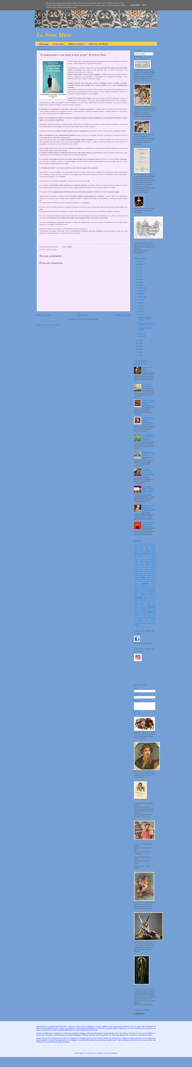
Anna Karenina (150, 548)
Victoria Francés (144, 621)
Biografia (152, 554)
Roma (136, 608)
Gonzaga (140, 575)
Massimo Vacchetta (144, 591)
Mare (147, 587)
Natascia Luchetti (151, 598)
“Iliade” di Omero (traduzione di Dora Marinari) (148, 419)
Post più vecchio (123, 315)
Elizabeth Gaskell (150, 565)
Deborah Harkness (139, 563)
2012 (138, 355)
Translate (149, 56)
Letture (48, 249)
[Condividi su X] (67, 247)
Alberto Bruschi (149, 546)
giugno (140, 305)
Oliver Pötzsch (151, 600)
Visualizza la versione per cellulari (83, 319)
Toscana (140, 619)
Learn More (135, 5)
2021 (138, 276)
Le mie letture (58, 43)
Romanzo (151, 608)
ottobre (140, 294)
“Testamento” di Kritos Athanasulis (147, 385)
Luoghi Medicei (139, 587)
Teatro (141, 615)
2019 (138, 282)
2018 (138, 285)
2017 (138, 340)
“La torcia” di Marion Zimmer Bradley (148, 523)
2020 (138, 279)
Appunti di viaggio (139, 552)
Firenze (137, 571)
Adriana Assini (151, 544)
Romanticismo (143, 608)
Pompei (153, 604)
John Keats (137, 581)
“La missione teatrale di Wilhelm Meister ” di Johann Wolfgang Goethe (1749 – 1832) (148, 490)
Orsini (140, 602)
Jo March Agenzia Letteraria (147, 579)
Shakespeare (137, 614)
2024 (138, 267)
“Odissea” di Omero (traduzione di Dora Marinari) (148, 402)
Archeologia (147, 552)
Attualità (153, 551)
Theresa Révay (142, 617)
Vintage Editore (138, 623)
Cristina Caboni (139, 561)
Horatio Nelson (151, 575)
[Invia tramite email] (63, 247)
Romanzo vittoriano (140, 610)
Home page (44, 43)
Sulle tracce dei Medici (98, 43)
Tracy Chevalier (150, 619)
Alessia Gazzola (139, 548)
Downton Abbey (139, 565)
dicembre (141, 288)
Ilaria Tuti (149, 577)
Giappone (146, 573)
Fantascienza (145, 567)
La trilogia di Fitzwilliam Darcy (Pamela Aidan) (147, 471)
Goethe (136, 575)
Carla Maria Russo (149, 556)
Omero (136, 602)
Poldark (147, 604)
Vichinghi (136, 621)
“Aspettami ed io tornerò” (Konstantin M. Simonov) (148, 453)
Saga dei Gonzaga (140, 612)
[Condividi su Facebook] (69, 247)
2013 (138, 352)
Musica (143, 595)
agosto (140, 300)
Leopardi (136, 583)
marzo (140, 314)
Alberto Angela (138, 546)
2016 (138, 343)
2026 (138, 261)
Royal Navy (152, 610)
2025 (138, 264)
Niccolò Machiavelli (140, 600)
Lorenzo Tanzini (151, 585)
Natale (144, 598)
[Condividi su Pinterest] (71, 247)
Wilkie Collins (147, 623)
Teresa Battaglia (148, 615)
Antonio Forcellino (139, 550)
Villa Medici (152, 621)
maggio (140, 308)
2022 (138, 273)
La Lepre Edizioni (149, 581)
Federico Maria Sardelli (141, 569)
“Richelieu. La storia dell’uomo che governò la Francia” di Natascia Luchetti (148, 508)
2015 (138, 346)
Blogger (114, 1053)
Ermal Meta (137, 567)
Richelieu (142, 606)
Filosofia (152, 569)
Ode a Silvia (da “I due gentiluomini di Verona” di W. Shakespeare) (148, 437)
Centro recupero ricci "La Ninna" (142, 557)
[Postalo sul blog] (65, 247)
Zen (138, 625)
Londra (143, 586)
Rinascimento (151, 606)
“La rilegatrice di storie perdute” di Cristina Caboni (144, 318)
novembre (141, 291)
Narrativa (54, 249)
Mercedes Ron (144, 593)
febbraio (140, 333)
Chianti (141, 559)
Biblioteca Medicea (76, 43)
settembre (141, 297)
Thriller (149, 617)
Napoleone (152, 595)
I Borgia (136, 577)
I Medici (143, 577)
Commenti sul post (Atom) (51, 325)
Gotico (145, 575)
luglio (140, 303)
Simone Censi (146, 614)
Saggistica (151, 612)
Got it (144, 5)
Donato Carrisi (150, 563)
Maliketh (100, 1053)
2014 (138, 349)
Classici (152, 560)
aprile (140, 311)
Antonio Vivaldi (150, 550)
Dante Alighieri (150, 561)
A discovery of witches (140, 544)
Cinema (146, 559)
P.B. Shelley (147, 602)
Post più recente (44, 315)
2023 (138, 270)
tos (135, 619)
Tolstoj (153, 617)
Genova (147, 571)
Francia (142, 571)
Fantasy (152, 567)
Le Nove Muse (54, 34)
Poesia (142, 604)
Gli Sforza (152, 573)
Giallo (140, 573)
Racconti (136, 606)
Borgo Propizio (138, 556)
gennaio (140, 336)
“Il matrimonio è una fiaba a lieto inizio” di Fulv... (146, 324)
